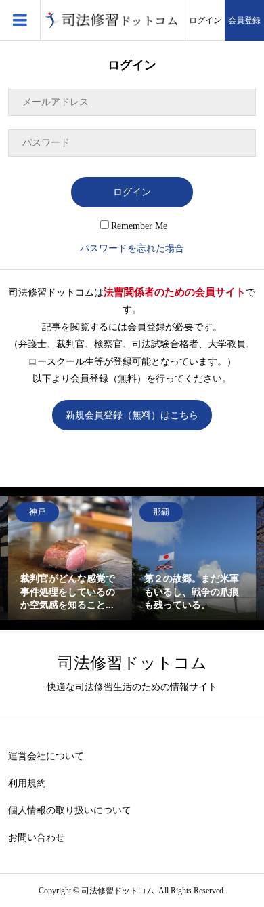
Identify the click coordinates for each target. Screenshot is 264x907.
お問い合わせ (36, 837)
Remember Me (139, 226)
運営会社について (46, 756)
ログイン (205, 20)
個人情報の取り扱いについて (69, 810)
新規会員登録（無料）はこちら (132, 415)
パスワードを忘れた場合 (132, 248)
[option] (70, 558)
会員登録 (244, 20)
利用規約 (27, 783)
